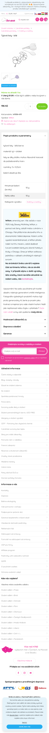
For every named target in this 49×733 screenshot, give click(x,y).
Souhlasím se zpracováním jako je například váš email (25, 359)
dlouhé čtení (14, 715)
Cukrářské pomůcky (8, 31)
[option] (24, 54)
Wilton (11, 118)
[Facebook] (18, 673)
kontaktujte (27, 279)
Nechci (24, 722)
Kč (7, 14)
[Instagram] (24, 673)
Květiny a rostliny (26, 31)
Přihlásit (42, 351)
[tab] (24, 135)
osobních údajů (29, 358)
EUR (10, 14)
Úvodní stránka (7, 28)
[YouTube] (30, 673)
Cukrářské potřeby (22, 28)
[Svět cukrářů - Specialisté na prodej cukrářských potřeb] (8, 19)
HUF (15, 14)
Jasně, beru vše (24, 727)
